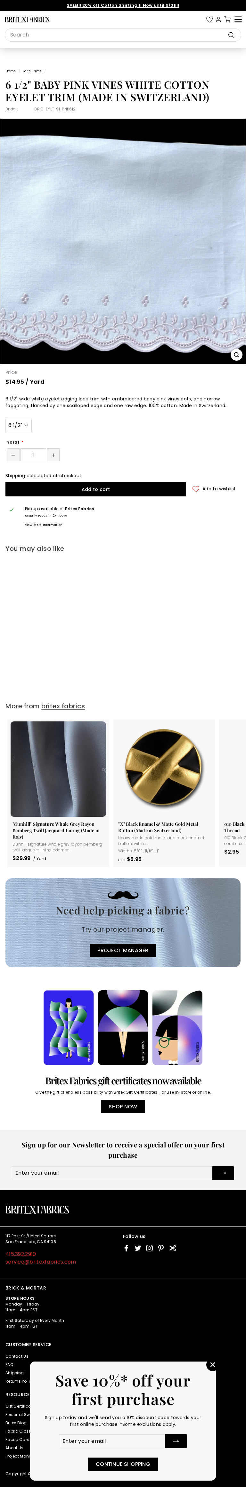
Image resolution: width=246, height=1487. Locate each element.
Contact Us (17, 1356)
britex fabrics (63, 706)
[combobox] (123, 35)
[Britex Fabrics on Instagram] (149, 1248)
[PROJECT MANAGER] (123, 923)
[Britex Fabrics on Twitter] (138, 1248)
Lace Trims (32, 71)
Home (10, 71)
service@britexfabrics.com (40, 1262)
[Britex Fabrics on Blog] (172, 1248)
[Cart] (227, 19)
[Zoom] (236, 355)
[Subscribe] (176, 1441)
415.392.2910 (20, 1254)
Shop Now (123, 1106)
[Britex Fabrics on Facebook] (126, 1248)
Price (11, 372)
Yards (13, 442)
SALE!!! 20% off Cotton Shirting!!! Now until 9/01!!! (123, 5)
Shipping (15, 475)
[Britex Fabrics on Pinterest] (161, 1248)
